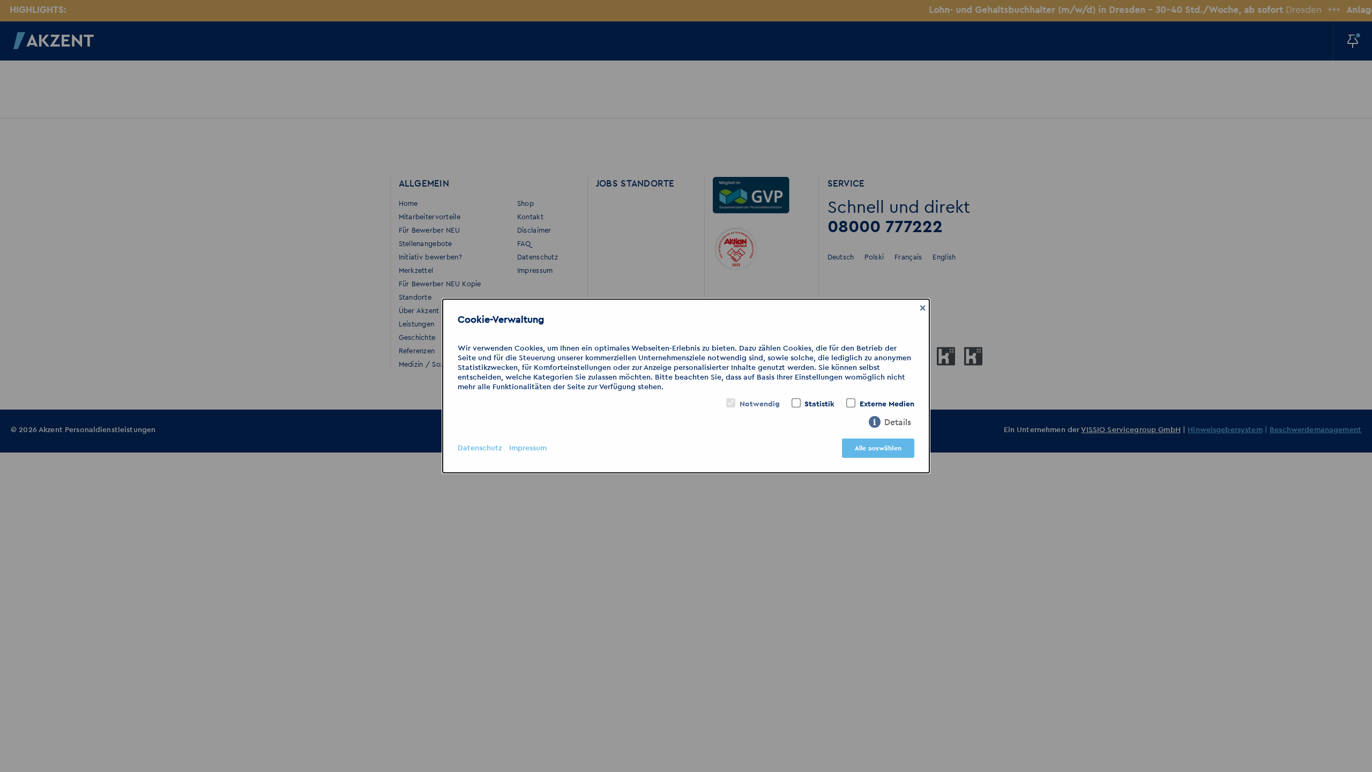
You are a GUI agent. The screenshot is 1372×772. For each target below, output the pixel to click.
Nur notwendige (712, 448)
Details (897, 422)
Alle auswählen (878, 448)
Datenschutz (480, 448)
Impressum (528, 448)
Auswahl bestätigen (796, 448)
